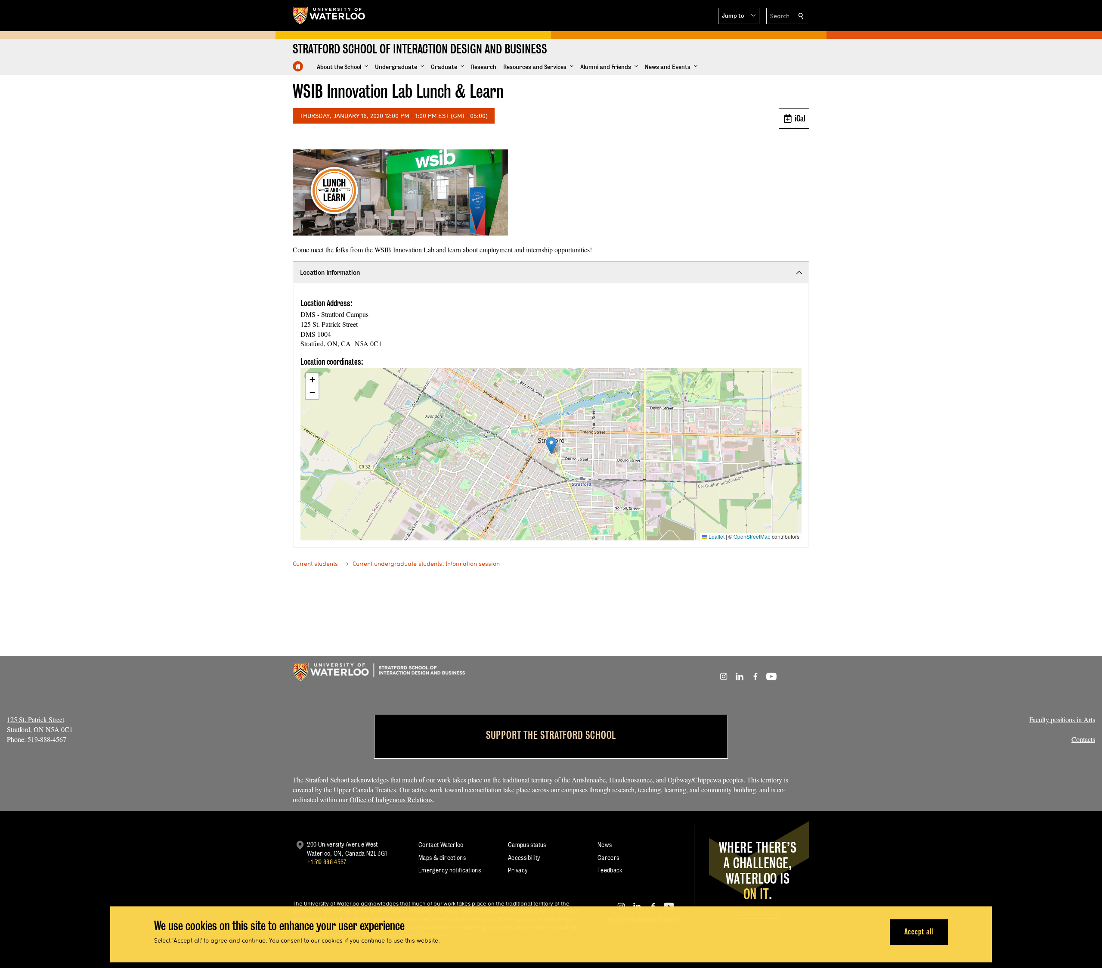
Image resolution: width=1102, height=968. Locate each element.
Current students (315, 563)
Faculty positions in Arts (1062, 719)
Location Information (330, 272)
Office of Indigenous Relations (391, 799)
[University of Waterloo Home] (329, 15)
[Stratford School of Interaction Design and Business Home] (298, 66)
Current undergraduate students (397, 563)
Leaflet (715, 536)
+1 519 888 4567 (327, 862)
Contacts (1083, 739)
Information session (473, 563)
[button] (738, 16)
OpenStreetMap (752, 536)
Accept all (918, 931)
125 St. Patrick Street (35, 719)
